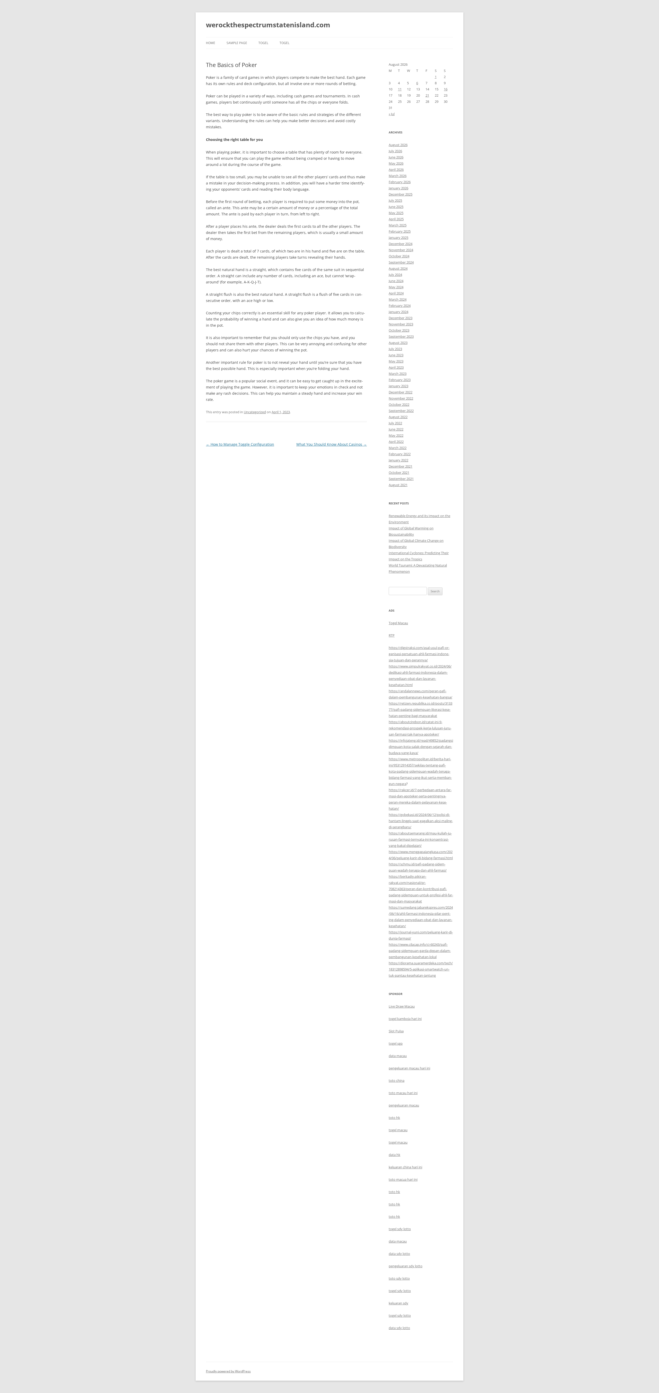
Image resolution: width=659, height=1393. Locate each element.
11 (400, 89)
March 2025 (397, 225)
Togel (284, 43)
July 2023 (395, 349)
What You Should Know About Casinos (331, 444)
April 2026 (396, 169)
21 (427, 95)
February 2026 (400, 182)
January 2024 (398, 311)
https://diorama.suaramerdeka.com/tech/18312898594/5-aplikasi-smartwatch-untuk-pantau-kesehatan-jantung (421, 969)
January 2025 (398, 237)
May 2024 (396, 287)
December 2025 (400, 194)
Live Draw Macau (402, 1006)
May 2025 (396, 212)
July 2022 (395, 423)
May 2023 (396, 361)
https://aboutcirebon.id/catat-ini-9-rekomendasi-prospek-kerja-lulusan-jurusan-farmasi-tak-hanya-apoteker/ (420, 728)
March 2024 (397, 299)
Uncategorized (255, 412)
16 (445, 89)
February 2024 (400, 305)
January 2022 (398, 460)
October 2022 (399, 404)
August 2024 (398, 268)
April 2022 (396, 441)
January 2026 (398, 188)
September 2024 (401, 262)
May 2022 (396, 435)
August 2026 (398, 144)
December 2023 (400, 318)
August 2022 (398, 417)
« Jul (392, 114)
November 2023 (401, 324)
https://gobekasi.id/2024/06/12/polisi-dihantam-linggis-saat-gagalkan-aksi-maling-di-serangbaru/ (421, 820)
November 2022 (401, 398)
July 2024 (395, 274)
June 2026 (396, 157)
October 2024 (399, 256)
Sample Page (237, 43)
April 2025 (396, 219)
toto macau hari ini (403, 1093)
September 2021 (401, 478)
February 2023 (400, 379)
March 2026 (397, 175)
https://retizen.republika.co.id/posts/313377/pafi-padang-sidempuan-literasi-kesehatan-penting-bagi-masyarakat (420, 709)
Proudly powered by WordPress (228, 1371)
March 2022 (397, 447)
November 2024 (401, 250)
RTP (392, 635)
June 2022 (396, 429)
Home (210, 43)
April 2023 (396, 367)
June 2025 (396, 206)
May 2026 (396, 163)
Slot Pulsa (396, 1031)
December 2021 (400, 466)
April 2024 (396, 293)
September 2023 (401, 336)
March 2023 (397, 373)
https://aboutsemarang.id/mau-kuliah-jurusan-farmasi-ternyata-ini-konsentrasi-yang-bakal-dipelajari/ (420, 839)
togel (263, 43)
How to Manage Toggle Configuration (240, 444)
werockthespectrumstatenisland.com (268, 24)
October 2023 (399, 330)
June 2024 (396, 280)
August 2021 (398, 485)
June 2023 (396, 355)
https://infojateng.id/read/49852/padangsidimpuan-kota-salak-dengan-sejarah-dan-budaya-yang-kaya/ (421, 746)
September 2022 (401, 410)
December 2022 (400, 392)
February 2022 (400, 454)
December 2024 (400, 243)
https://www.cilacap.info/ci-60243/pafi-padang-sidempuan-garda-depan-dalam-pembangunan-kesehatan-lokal (420, 950)
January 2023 (398, 386)
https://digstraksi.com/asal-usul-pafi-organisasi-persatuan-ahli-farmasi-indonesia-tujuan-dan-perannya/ (419, 653)
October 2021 (399, 472)
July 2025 (395, 200)
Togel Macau (398, 623)
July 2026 (395, 151)
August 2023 (398, 342)
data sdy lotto (399, 1328)
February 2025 (400, 231)
